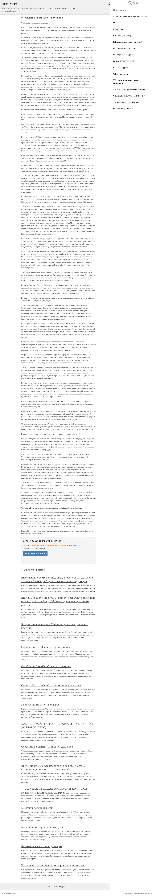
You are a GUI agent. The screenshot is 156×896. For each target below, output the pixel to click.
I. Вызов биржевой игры (122, 35)
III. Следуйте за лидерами (123, 54)
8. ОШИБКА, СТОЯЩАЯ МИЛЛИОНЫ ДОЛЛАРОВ (54, 788)
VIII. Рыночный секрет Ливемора (126, 102)
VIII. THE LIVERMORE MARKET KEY (129, 96)
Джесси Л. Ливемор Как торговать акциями (130, 16)
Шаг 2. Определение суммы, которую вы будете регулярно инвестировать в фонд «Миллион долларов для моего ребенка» (58, 601)
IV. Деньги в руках (120, 67)
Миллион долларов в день (37, 808)
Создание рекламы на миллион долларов (47, 746)
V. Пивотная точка (120, 74)
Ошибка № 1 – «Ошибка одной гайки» (45, 647)
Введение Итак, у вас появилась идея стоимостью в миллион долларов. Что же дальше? (53, 767)
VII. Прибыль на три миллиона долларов (129, 89)
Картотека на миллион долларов (41, 846)
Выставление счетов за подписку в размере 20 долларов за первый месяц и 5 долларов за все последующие (57, 579)
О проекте (52, 887)
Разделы (62, 887)
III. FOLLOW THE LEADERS (124, 48)
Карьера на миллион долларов (40, 704)
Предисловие (118, 29)
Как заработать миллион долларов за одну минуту (53, 865)
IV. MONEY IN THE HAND (124, 61)
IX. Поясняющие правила (123, 108)
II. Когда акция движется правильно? (127, 42)
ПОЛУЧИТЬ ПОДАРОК (35, 554)
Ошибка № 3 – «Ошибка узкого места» (46, 666)
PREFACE (117, 22)
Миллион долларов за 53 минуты (42, 827)
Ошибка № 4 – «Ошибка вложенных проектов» (51, 685)
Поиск (132, 3)
